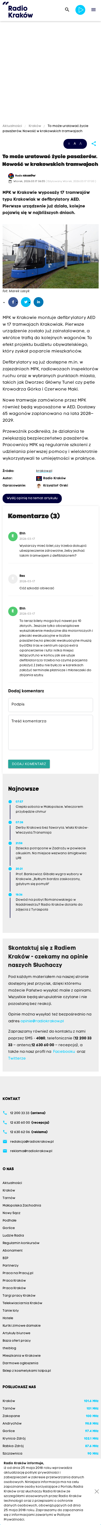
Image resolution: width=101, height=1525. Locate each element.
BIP (5, 1258)
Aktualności (13, 126)
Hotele (8, 1318)
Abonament (13, 1251)
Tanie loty (11, 1311)
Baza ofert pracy (17, 1341)
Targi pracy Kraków (19, 1296)
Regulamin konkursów (21, 1243)
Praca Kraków (14, 1281)
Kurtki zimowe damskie (22, 1326)
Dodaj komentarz (29, 764)
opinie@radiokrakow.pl (42, 1021)
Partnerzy (11, 1266)
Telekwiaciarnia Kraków (22, 1303)
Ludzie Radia (13, 1236)
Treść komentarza (29, 721)
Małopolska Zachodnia (22, 1205)
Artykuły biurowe (16, 1333)
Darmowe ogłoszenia (20, 1363)
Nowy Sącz (11, 1213)
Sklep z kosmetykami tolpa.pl (27, 1371)
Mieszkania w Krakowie (22, 1356)
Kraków (35, 126)
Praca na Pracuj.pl (18, 1273)
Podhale (9, 1220)
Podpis (18, 704)
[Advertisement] (50, 73)
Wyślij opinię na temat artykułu (32, 498)
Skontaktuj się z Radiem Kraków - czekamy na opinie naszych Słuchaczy (48, 957)
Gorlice (9, 1228)
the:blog (9, 1348)
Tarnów (9, 1198)
